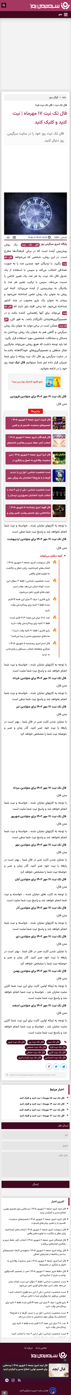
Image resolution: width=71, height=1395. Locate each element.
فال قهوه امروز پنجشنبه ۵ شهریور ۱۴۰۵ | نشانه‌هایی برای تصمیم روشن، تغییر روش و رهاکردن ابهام (28, 511)
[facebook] (49, 1067)
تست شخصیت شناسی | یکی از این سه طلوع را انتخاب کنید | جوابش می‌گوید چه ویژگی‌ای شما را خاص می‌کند (37, 1294)
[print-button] (8, 237)
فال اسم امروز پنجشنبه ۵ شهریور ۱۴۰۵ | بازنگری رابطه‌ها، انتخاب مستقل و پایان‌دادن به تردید (28, 649)
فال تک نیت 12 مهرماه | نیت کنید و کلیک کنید (42, 1116)
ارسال (36, 1184)
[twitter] (56, 1067)
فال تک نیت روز (36, 1042)
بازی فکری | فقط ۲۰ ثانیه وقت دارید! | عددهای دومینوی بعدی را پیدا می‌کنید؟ (30, 633)
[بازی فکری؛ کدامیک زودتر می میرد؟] (52, 381)
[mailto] (13, 237)
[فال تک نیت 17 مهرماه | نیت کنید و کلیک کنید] (63, 1067)
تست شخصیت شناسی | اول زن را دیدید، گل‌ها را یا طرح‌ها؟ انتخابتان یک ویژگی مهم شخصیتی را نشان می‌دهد (29, 476)
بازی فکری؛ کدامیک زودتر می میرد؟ (27, 382)
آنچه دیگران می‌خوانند (51, 556)
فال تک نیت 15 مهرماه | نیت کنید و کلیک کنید (41, 1098)
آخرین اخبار (57, 1202)
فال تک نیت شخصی (36, 1047)
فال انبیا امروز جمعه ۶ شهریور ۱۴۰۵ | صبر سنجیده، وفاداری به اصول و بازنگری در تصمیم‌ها (29, 458)
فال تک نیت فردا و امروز (29, 1058)
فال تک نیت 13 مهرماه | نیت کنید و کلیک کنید (41, 1110)
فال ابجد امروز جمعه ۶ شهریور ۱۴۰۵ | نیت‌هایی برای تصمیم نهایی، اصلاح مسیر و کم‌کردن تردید (25, 1367)
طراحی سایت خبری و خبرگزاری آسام (34, 1390)
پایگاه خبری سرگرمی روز (53, 244)
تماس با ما (41, 1348)
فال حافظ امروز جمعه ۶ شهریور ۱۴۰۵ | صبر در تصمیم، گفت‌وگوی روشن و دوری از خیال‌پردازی (35, 1273)
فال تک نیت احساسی (55, 1058)
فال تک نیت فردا (57, 1047)
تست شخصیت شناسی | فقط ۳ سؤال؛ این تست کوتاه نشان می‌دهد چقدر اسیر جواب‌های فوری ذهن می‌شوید (28, 586)
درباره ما (28, 1348)
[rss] (19, 1381)
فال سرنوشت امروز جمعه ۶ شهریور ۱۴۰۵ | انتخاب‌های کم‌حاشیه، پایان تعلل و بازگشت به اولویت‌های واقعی (28, 568)
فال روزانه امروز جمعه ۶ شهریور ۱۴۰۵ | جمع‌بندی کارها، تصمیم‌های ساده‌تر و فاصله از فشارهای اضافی (34, 1252)
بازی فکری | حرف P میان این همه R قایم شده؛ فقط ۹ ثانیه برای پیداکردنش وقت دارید (29, 605)
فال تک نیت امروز (16, 1042)
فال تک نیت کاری (57, 1052)
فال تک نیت (30, 245)
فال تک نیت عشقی (36, 1052)
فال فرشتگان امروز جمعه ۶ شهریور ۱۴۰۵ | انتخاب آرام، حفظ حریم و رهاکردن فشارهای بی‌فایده (28, 441)
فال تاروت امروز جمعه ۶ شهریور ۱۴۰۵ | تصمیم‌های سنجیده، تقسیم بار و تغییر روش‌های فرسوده (30, 423)
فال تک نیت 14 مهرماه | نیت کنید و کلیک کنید (42, 1104)
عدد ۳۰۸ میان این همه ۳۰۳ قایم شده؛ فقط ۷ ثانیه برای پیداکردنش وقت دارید (30, 620)
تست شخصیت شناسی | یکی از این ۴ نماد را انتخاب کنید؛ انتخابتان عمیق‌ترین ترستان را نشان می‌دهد (28, 494)
